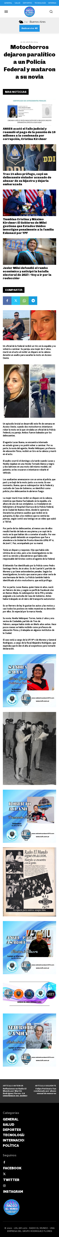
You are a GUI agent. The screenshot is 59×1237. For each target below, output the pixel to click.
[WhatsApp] (24, 300)
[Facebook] (7, 300)
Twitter (11, 1180)
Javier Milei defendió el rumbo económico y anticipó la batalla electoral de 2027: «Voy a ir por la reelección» (27, 273)
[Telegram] (33, 300)
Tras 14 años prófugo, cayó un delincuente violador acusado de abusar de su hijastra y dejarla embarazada (27, 179)
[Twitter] (15, 300)
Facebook (12, 1168)
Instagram (13, 1191)
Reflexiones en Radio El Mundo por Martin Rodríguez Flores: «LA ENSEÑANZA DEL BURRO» (15, 1092)
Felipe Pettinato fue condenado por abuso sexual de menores (45, 1091)
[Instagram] (4, 1185)
